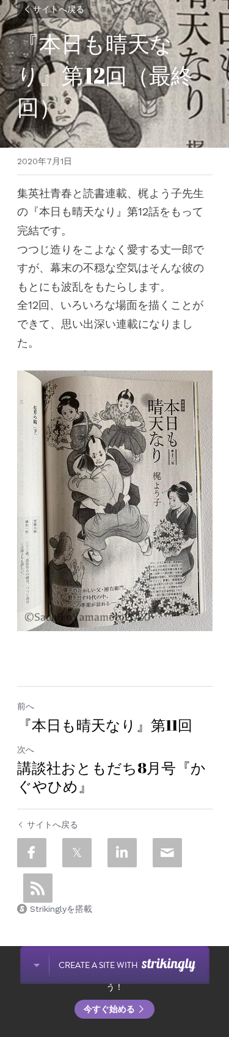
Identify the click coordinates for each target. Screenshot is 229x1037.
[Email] (167, 852)
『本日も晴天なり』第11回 (104, 725)
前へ (25, 706)
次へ (25, 749)
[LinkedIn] (122, 852)
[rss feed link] (38, 888)
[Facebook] (31, 852)
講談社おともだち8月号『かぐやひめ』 (111, 777)
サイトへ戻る (58, 8)
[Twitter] (77, 852)
